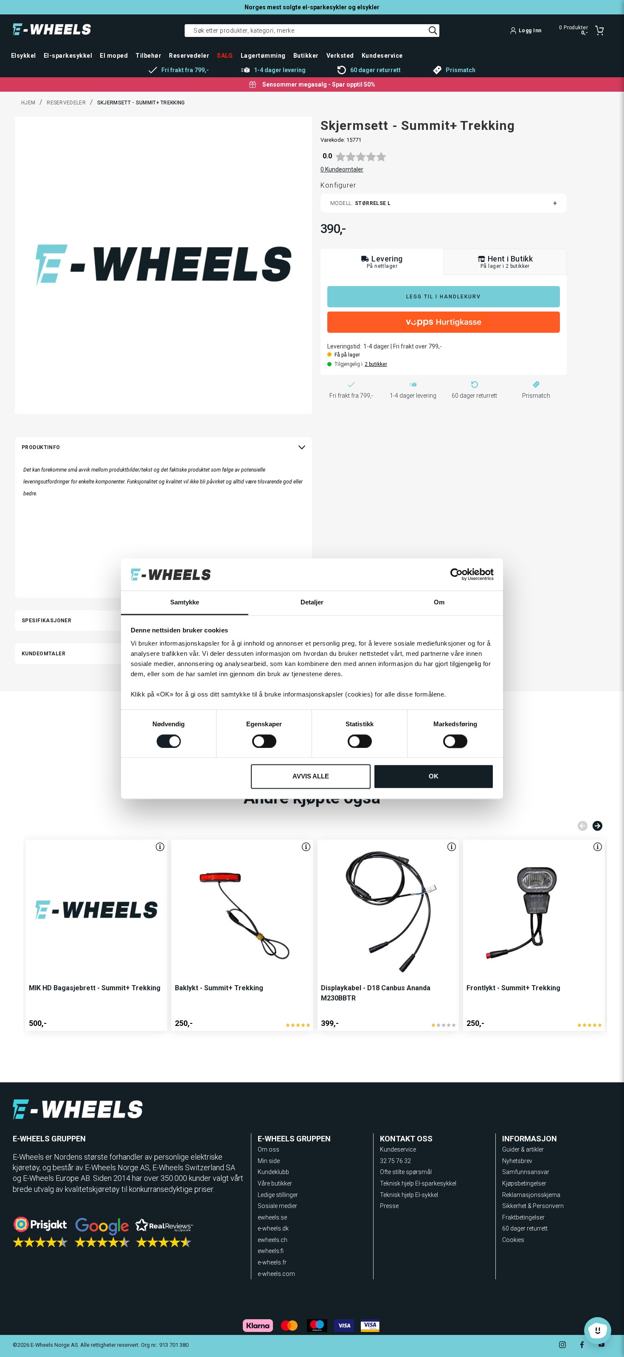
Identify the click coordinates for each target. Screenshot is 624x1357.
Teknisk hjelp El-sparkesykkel (418, 1183)
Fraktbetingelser (523, 1217)
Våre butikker (275, 1183)
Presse (389, 1205)
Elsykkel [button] (23, 55)
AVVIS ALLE (310, 776)
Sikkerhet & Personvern (533, 1205)
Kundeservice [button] (382, 55)
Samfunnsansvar (525, 1172)
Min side (269, 1161)
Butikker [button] (306, 55)
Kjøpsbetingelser (524, 1183)
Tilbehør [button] (148, 55)
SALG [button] (225, 55)
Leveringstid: (344, 346)
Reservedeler (66, 103)
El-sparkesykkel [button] (68, 55)
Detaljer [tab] (312, 602)
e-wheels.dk (273, 1228)
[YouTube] (601, 1346)
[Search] (433, 30)
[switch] (264, 741)
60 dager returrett (525, 1228)
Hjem (28, 103)
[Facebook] (582, 1346)
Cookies (513, 1239)
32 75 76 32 (395, 1161)
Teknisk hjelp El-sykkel (409, 1194)
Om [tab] (439, 602)
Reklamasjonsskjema (531, 1194)
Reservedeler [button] (189, 55)
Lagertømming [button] (263, 55)
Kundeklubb (273, 1172)
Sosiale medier (277, 1205)
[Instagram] (562, 1346)
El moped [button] (114, 55)
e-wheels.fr (272, 1262)
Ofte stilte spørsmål (406, 1172)
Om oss (268, 1149)
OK (433, 776)
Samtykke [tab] (185, 602)
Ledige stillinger (278, 1194)
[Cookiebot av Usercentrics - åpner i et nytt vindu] (456, 574)
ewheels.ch (272, 1239)
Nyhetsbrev (517, 1161)
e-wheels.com (276, 1273)
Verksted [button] (340, 55)
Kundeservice (398, 1149)
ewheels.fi (271, 1250)
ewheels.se (272, 1217)
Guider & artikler (523, 1149)
